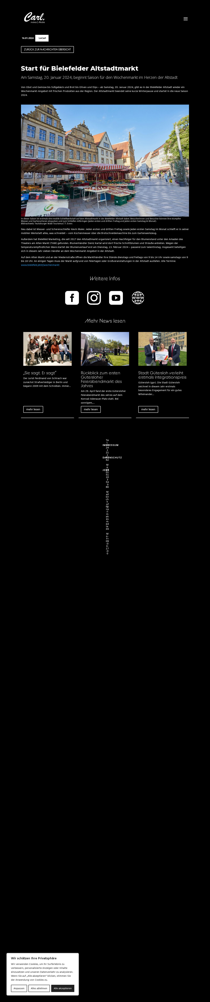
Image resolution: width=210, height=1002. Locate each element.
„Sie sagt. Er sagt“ (39, 372)
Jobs (106, 470)
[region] (43, 974)
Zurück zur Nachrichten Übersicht (47, 49)
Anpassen (19, 988)
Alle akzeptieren (63, 988)
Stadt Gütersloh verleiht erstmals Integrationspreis (162, 375)
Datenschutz (112, 457)
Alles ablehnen (39, 988)
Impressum (111, 445)
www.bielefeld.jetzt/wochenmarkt (40, 265)
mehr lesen (33, 409)
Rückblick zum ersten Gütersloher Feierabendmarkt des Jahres (101, 379)
